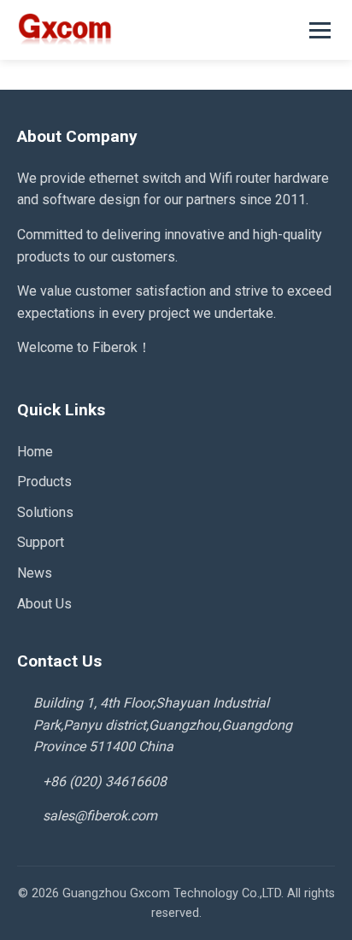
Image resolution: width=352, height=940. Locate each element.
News (34, 573)
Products (44, 481)
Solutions (45, 512)
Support (40, 542)
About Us (44, 604)
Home (35, 452)
